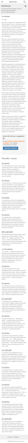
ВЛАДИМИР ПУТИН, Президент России (16, 441)
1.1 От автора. (7, 249)
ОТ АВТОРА (7, 298)
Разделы (16, 437)
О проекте (10, 437)
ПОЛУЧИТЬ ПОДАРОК (10, 148)
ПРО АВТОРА (7, 232)
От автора (5, 163)
